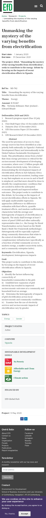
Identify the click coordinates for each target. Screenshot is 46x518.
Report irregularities (10, 450)
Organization (7, 441)
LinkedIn (28, 436)
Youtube (28, 443)
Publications (6, 448)
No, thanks (10, 514)
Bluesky (28, 441)
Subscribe (8, 477)
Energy (7, 319)
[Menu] (36, 6)
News (4, 438)
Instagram (29, 438)
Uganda (8, 343)
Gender (19, 319)
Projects (22, 16)
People (5, 443)
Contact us (6, 436)
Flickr (27, 445)
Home (4, 16)
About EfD (6, 433)
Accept (24, 514)
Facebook (29, 433)
